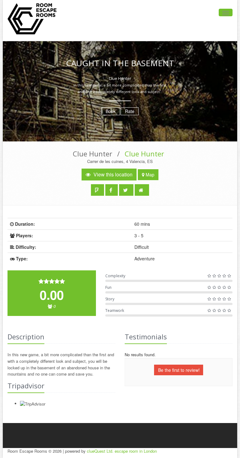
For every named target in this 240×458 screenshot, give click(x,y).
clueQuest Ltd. (100, 451)
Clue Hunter (144, 153)
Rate (129, 111)
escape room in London (136, 451)
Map (149, 174)
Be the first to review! (179, 370)
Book (111, 111)
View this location (112, 174)
